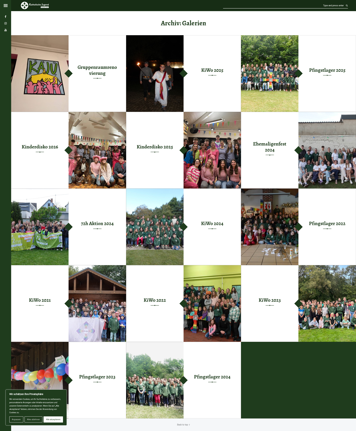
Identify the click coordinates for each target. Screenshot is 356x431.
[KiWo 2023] (327, 267)
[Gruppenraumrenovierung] (40, 37)
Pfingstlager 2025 (327, 70)
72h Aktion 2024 (97, 223)
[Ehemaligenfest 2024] (327, 113)
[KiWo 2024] (155, 190)
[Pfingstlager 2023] (40, 343)
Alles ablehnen (33, 419)
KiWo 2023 (270, 300)
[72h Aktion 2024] (40, 190)
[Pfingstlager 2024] (155, 343)
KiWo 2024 (212, 223)
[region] (36, 407)
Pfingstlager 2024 (212, 376)
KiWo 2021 (40, 300)
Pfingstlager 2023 (97, 376)
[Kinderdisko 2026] (97, 113)
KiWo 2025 (212, 70)
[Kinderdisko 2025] (212, 113)
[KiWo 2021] (97, 267)
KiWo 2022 (155, 300)
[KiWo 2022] (212, 267)
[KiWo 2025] (155, 37)
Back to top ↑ (183, 424)
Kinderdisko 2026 (40, 146)
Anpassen (16, 419)
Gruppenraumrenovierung (97, 70)
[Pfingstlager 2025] (269, 37)
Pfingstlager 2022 (327, 223)
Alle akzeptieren (53, 419)
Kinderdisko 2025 (155, 146)
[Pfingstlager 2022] (269, 190)
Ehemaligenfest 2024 (269, 147)
